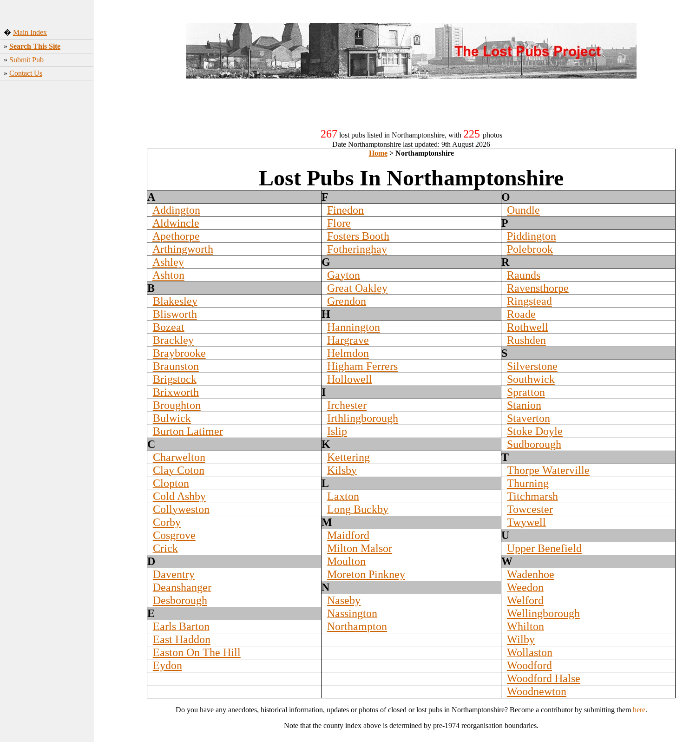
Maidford (348, 535)
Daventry (174, 574)
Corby (167, 522)
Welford (525, 600)
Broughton (177, 405)
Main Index (30, 32)
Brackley (173, 340)
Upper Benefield (544, 548)
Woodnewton (536, 691)
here (639, 710)
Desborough (180, 600)
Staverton (528, 418)
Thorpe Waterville (548, 470)
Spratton (526, 392)
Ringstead (529, 301)
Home (378, 153)
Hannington (353, 327)
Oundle (523, 210)
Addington (176, 210)
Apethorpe (176, 236)
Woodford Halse (543, 678)
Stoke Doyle (535, 431)
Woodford (529, 665)
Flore (339, 223)
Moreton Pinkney (366, 574)
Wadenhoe (530, 574)
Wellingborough (543, 613)
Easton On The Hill (197, 652)
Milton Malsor (359, 548)
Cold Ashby (179, 496)
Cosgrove (174, 535)
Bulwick (172, 418)
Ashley (168, 262)
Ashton (168, 275)
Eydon (167, 665)
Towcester (530, 509)
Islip (337, 431)
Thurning (528, 483)
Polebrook (530, 249)
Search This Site (34, 46)
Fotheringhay (357, 249)
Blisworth (175, 314)
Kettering (348, 457)
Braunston (176, 366)
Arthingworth (182, 249)
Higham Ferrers (362, 366)
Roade (521, 314)
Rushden (526, 340)
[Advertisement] (69, 237)
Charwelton (179, 457)
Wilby (521, 639)
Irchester (347, 405)
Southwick (531, 379)
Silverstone (532, 366)
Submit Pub (26, 60)
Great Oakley (357, 288)
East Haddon (181, 639)
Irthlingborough (362, 418)
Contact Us (25, 73)
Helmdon (348, 353)
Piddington (531, 236)
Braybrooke (179, 353)
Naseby (344, 600)
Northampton (357, 626)
